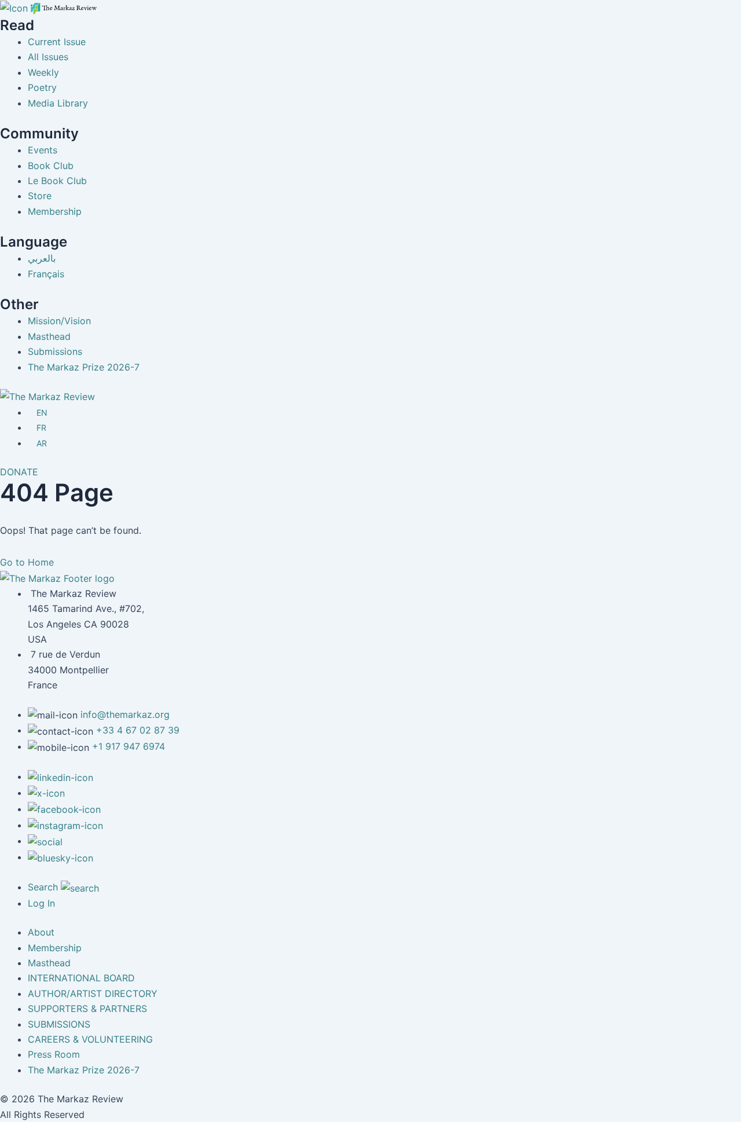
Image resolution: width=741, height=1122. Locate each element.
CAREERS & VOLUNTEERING (90, 1039)
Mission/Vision (59, 321)
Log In (41, 903)
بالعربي (42, 258)
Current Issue (57, 41)
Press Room (54, 1054)
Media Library (58, 103)
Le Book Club (57, 180)
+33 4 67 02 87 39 (137, 730)
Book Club (51, 165)
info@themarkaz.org (125, 714)
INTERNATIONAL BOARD (81, 978)
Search (44, 887)
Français (46, 274)
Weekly (43, 72)
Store (40, 195)
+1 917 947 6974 (128, 746)
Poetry (42, 87)
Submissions (55, 351)
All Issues (48, 57)
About (41, 932)
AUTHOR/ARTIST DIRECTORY (92, 993)
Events (42, 150)
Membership (55, 211)
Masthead (49, 336)
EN (41, 412)
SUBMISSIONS (59, 1024)
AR (41, 443)
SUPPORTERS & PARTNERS (87, 1008)
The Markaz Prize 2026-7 (84, 367)
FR (41, 427)
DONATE (19, 472)
